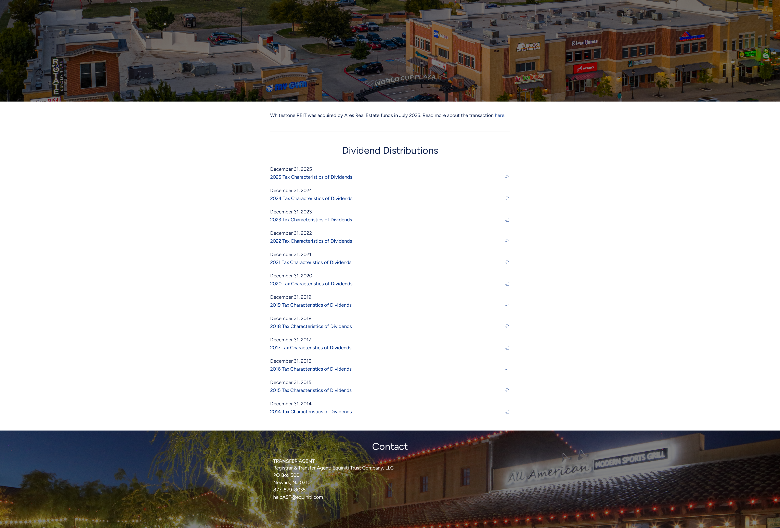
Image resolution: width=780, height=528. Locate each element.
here (499, 115)
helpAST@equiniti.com (298, 497)
